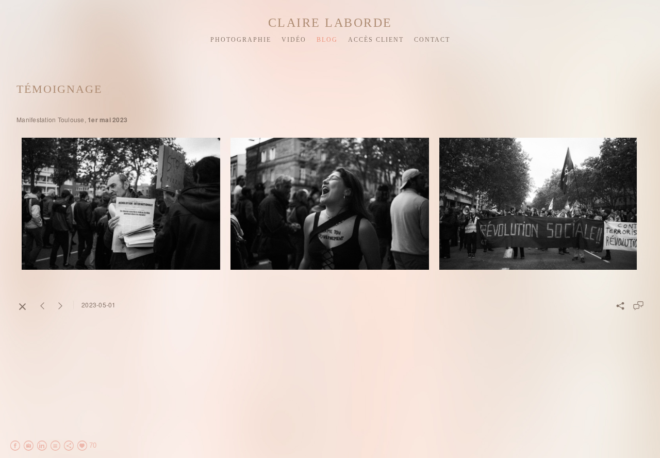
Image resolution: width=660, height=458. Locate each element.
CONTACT (432, 39)
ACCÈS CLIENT (376, 39)
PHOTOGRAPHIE (240, 39)
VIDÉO (294, 39)
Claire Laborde (330, 22)
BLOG (327, 39)
